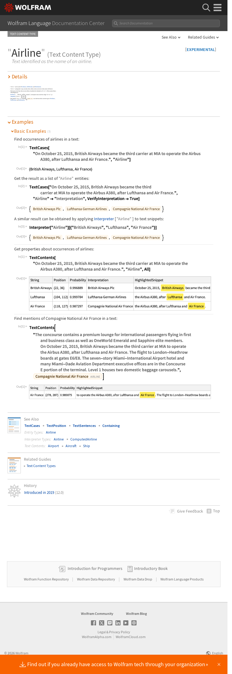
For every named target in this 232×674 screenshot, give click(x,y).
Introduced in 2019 (44, 492)
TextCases (24, 87)
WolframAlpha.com (96, 636)
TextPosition (30, 87)
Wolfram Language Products (182, 579)
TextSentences (84, 425)
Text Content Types (41, 465)
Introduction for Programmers (95, 568)
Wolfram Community (97, 613)
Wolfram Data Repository (96, 579)
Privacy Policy (119, 632)
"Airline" (12, 87)
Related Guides (201, 37)
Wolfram (21, 653)
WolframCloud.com (131, 636)
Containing (111, 425)
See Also (169, 37)
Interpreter (13, 96)
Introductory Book (151, 568)
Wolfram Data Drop (138, 579)
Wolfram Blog (136, 613)
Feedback (190, 511)
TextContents (38, 87)
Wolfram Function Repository (46, 579)
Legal (102, 632)
